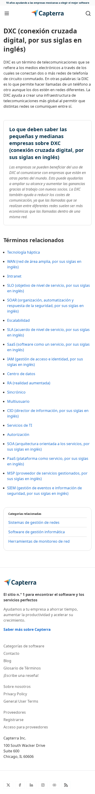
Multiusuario (18, 401)
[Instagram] (43, 785)
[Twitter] (8, 785)
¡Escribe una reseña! (21, 675)
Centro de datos (21, 373)
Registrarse (13, 719)
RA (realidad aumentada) (28, 382)
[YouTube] (54, 785)
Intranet (14, 276)
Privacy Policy (15, 693)
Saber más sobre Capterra (27, 629)
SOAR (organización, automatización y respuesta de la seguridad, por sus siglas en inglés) (45, 306)
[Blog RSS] (66, 785)
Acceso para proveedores (25, 727)
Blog (7, 660)
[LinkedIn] (31, 785)
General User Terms (20, 701)
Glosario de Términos (22, 668)
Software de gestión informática (36, 531)
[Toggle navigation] (6, 13)
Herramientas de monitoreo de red (39, 541)
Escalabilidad (18, 320)
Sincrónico (16, 392)
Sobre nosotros (17, 686)
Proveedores (14, 712)
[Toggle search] (88, 13)
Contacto (11, 653)
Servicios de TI (19, 425)
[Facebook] (20, 785)
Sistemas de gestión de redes (33, 522)
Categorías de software (23, 646)
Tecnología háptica (23, 252)
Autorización (18, 434)
